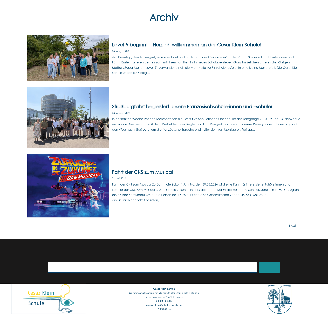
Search (269, 267)
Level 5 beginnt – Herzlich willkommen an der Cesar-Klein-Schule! (186, 44)
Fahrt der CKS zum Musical (142, 172)
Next (295, 225)
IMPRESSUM (164, 309)
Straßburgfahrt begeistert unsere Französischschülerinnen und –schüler (192, 106)
